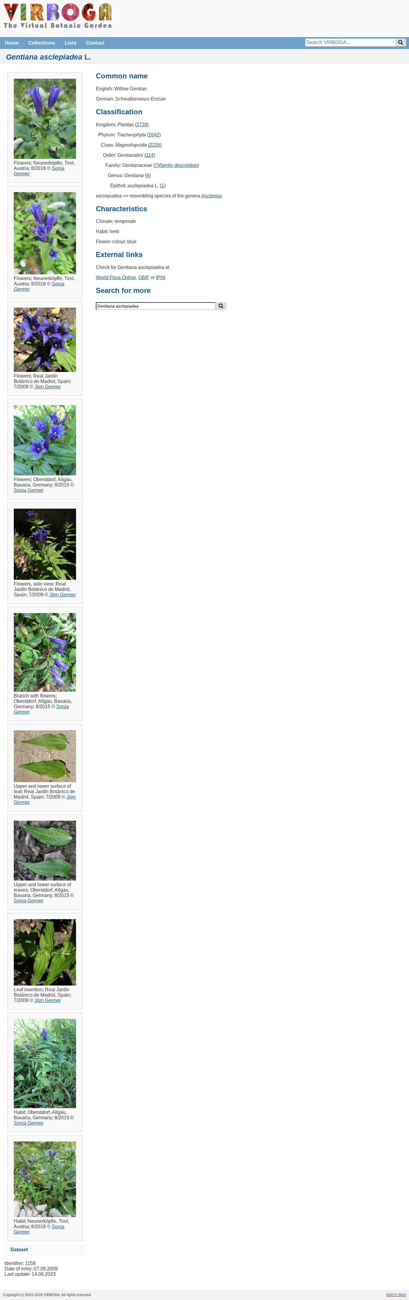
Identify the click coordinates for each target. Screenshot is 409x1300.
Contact (95, 43)
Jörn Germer (47, 386)
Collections (41, 43)
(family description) (179, 165)
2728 (142, 124)
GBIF (143, 277)
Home (12, 43)
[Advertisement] (316, 18)
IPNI (160, 277)
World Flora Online (116, 277)
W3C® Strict (396, 1295)
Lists (70, 43)
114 (150, 155)
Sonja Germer (28, 490)
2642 (154, 134)
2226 (154, 145)
